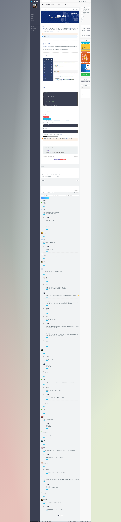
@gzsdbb (47, 295)
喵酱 (44, 447)
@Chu (47, 280)
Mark (46, 217)
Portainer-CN (46, 117)
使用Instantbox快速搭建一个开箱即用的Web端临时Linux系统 (51, 174)
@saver (47, 249)
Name (42, 194)
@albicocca (47, 390)
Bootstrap (71, 521)
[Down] (79, 1)
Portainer (85, 81)
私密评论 (75, 192)
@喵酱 (47, 457)
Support (63, 159)
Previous (43, 180)
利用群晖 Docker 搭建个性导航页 (47, 169)
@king (47, 426)
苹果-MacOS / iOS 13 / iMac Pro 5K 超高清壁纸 (89, 12)
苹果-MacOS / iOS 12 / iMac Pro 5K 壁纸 (88, 15)
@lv (46, 472)
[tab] (82, 3)
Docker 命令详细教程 (45, 172)
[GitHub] (84, 1)
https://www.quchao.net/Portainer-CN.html (55, 150)
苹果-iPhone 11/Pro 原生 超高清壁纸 (88, 18)
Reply (44, 206)
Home (43, 9)
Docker (82, 81)
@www (47, 359)
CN (89, 81)
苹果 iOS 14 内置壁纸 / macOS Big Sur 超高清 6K (90, 9)
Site (67, 194)
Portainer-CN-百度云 (48, 119)
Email (55, 194)
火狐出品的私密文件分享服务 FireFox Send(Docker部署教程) (50, 176)
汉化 (87, 81)
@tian (47, 487)
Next (77, 180)
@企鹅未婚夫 (48, 509)
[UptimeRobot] (86, 1)
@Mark (47, 227)
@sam (47, 220)
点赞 (57, 159)
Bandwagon (80, 521)
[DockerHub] (81, 1)
